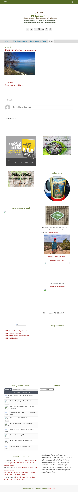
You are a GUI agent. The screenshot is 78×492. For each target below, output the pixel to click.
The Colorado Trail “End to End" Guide (21, 395)
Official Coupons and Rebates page (17, 335)
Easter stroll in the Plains (38, 41)
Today (13, 392)
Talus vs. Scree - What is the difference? (22, 429)
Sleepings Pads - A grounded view (20, 446)
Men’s (56, 256)
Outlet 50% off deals (13, 333)
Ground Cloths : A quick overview (20, 435)
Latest (24, 390)
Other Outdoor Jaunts (20, 41)
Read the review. (53, 232)
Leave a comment (30, 50)
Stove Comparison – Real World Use (21, 423)
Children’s (62, 256)
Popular (8, 390)
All (30, 392)
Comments (16, 390)
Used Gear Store (11, 338)
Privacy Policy (52, 488)
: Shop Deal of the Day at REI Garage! (17, 331)
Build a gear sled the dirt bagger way (21, 440)
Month (24, 392)
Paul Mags (19, 50)
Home (8, 41)
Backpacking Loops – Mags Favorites (21, 401)
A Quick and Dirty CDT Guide (18, 418)
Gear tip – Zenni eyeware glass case (25, 460)
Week (18, 392)
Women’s (51, 256)
